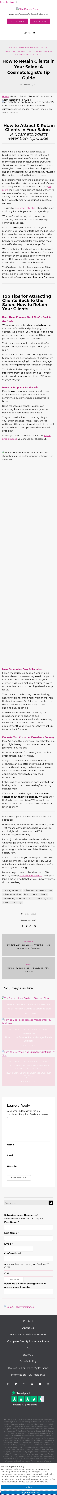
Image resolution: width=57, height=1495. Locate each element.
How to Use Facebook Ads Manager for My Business (28, 1039)
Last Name (11, 1233)
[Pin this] (35, 926)
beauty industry (12, 890)
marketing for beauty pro (17, 898)
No (8, 1273)
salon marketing (12, 902)
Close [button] (29, 1487)
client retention (12, 894)
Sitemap (28, 1354)
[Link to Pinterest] (32, 1384)
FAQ (28, 1348)
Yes (8, 1267)
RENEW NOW (40, 21)
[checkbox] (5, 1267)
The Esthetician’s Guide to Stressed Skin (28, 1008)
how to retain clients (35, 894)
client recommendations (38, 890)
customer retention (26, 208)
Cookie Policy (28, 1361)
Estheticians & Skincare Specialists (23, 1004)
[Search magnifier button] (51, 1203)
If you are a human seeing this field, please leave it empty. (25, 1285)
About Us (28, 1327)
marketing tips (43, 898)
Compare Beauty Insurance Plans (28, 1341)
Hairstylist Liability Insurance (28, 1334)
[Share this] (22, 926)
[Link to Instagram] (24, 1384)
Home (5, 96)
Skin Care (45, 1004)
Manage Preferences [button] (29, 1492)
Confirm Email (13, 1253)
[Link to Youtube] (40, 1384)
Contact (28, 1321)
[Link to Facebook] (8, 1384)
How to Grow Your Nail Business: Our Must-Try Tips (28, 1075)
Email (10, 1155)
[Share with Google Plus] (30, 926)
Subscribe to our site (31, 875)
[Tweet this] (26, 926)
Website (12, 1166)
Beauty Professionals (19, 48)
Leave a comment (28, 920)
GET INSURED (17, 21)
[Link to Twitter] (16, 1384)
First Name (11, 1222)
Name (10, 1144)
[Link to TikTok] (48, 1384)
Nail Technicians (30, 1065)
